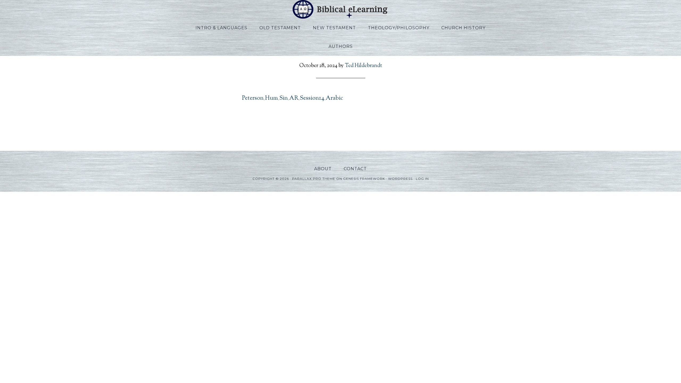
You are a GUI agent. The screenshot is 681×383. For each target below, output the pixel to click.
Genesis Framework (364, 179)
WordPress (400, 179)
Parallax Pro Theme (313, 179)
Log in (422, 179)
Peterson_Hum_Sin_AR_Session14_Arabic (292, 98)
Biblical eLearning (340, 9)
